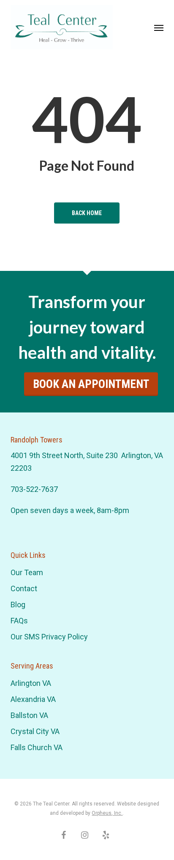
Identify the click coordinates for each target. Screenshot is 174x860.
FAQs (19, 620)
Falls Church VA (37, 747)
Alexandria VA (33, 699)
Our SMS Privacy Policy (49, 636)
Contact (24, 588)
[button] (158, 27)
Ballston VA (29, 715)
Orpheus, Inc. (107, 813)
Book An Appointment (91, 384)
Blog (18, 604)
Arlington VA (31, 683)
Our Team (27, 572)
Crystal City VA (35, 731)
